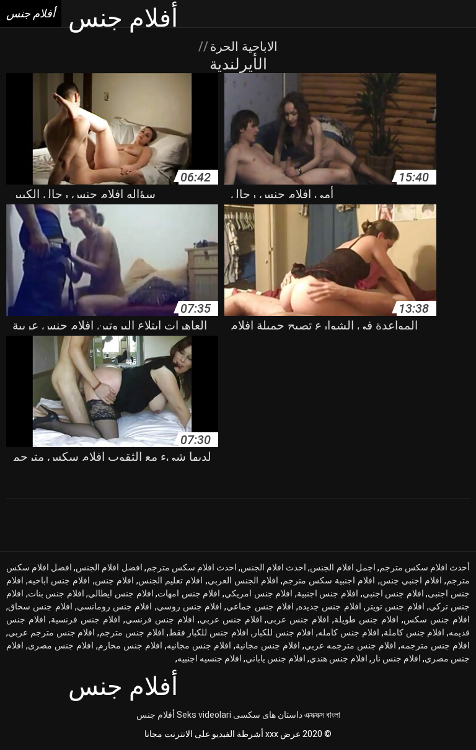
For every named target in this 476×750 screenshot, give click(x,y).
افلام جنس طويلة (366, 619)
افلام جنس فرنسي (160, 619)
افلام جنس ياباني (275, 658)
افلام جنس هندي (338, 658)
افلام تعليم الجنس (170, 580)
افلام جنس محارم (130, 645)
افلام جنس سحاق (40, 606)
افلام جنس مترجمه (435, 645)
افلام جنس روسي (190, 606)
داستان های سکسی (267, 715)
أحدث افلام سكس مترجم (424, 567)
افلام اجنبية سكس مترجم (329, 580)
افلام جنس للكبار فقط (209, 632)
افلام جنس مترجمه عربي (350, 645)
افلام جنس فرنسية (85, 619)
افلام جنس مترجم (131, 632)
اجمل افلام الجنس (342, 567)
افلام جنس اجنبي (393, 593)
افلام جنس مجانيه (199, 645)
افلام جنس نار (396, 658)
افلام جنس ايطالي (120, 593)
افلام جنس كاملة (414, 632)
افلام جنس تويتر (395, 606)
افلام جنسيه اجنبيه (209, 658)
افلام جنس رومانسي (114, 606)
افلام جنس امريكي (258, 593)
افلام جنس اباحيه (59, 580)
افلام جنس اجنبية (327, 593)
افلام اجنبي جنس (411, 580)
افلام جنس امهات (188, 593)
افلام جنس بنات (56, 593)
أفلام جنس (155, 715)
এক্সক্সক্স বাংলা (322, 715)
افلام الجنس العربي (243, 580)
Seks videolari (204, 715)
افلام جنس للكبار (283, 632)
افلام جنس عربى (298, 619)
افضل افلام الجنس (109, 567)
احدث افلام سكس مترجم (191, 567)
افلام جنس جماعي (260, 606)
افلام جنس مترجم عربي (51, 632)
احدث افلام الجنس (273, 567)
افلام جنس (114, 580)
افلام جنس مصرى (61, 645)
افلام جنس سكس (436, 619)
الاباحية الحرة (242, 46)
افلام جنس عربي (231, 619)
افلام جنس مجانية (268, 645)
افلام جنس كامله (348, 632)
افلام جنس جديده (329, 606)
